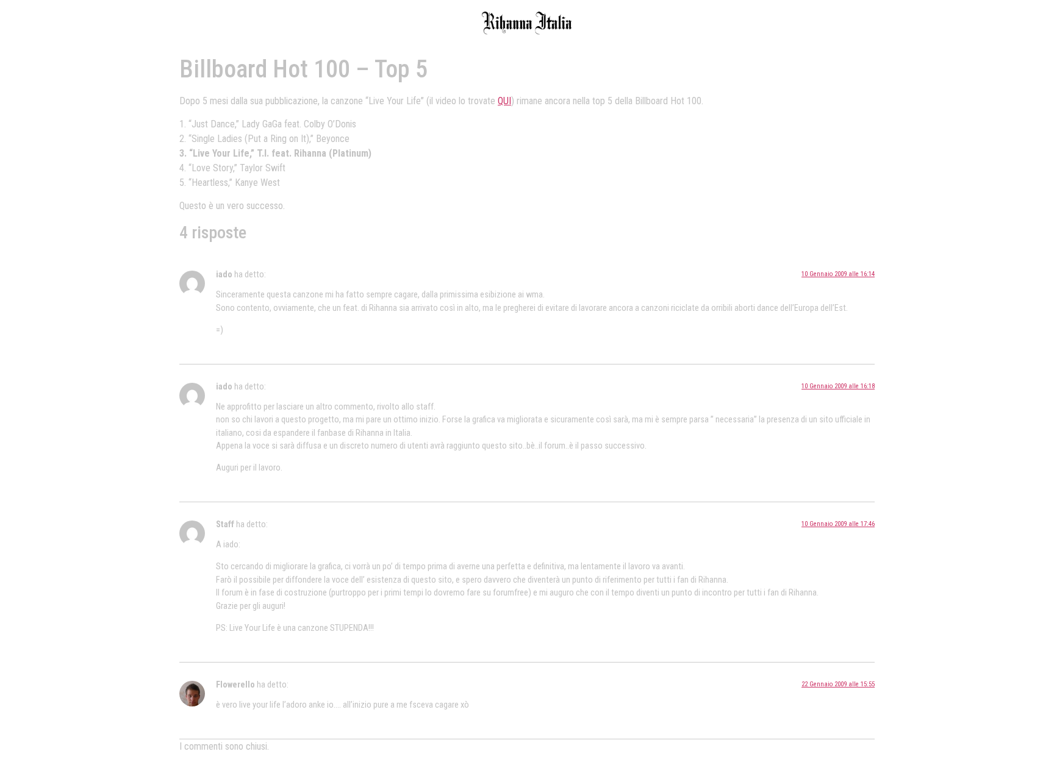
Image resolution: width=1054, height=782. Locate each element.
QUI (504, 101)
